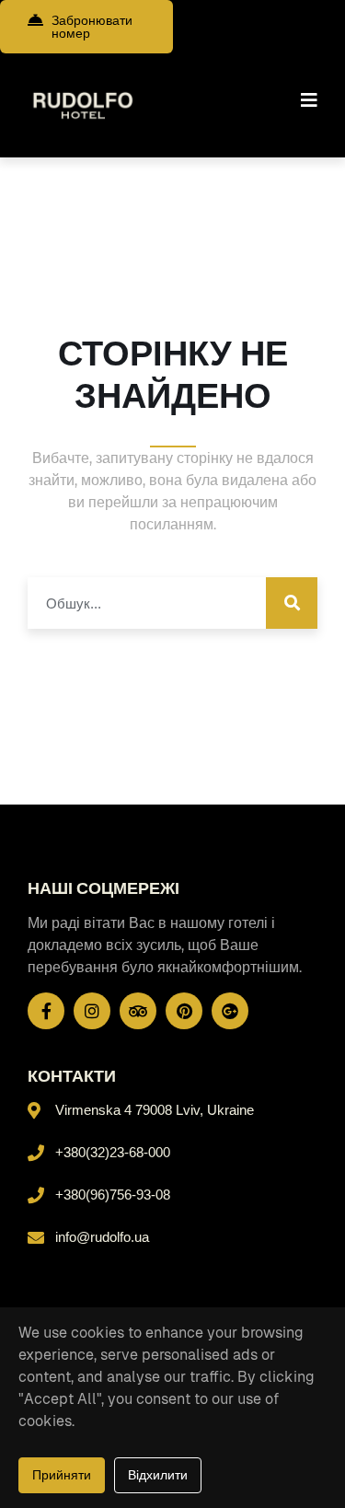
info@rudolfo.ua (102, 1237)
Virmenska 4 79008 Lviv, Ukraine (154, 1110)
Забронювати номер (92, 27)
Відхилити (158, 1474)
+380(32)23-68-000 (112, 1152)
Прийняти (61, 1474)
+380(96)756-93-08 (112, 1194)
